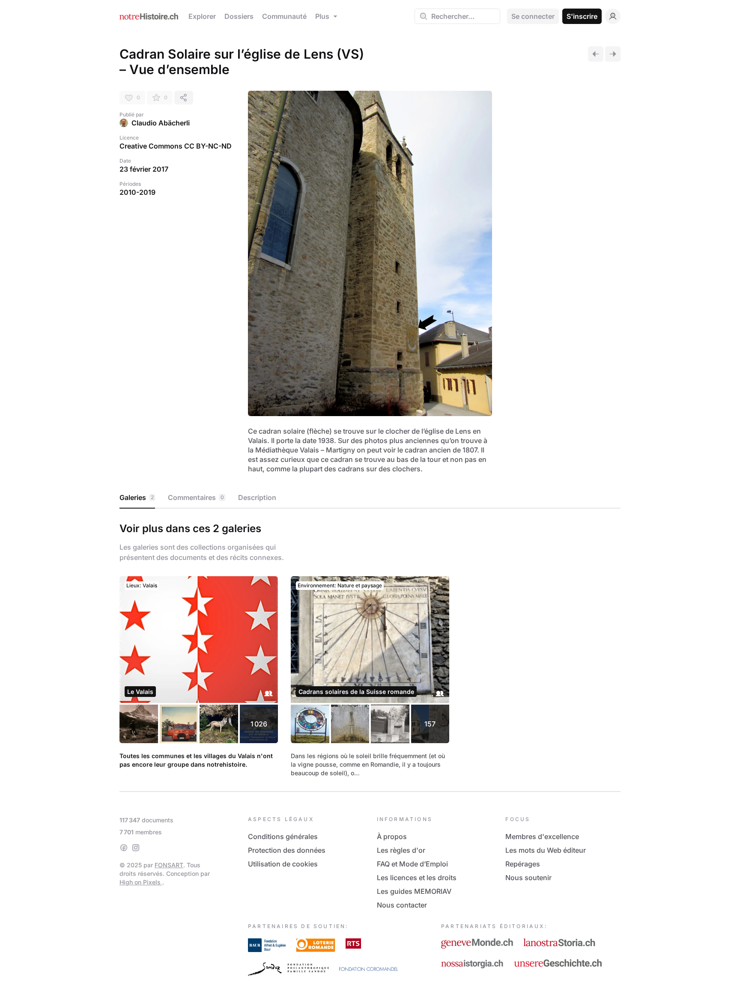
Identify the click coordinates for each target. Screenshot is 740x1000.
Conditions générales (283, 836)
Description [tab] (257, 497)
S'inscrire (582, 16)
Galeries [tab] (136, 497)
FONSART (169, 865)
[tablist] (370, 498)
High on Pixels (140, 882)
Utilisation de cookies (283, 864)
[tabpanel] (370, 648)
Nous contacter (402, 905)
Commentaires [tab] (196, 497)
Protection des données (286, 850)
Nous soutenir (528, 877)
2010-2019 (137, 192)
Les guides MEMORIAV (414, 891)
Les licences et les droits (417, 877)
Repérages (522, 864)
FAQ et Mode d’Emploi (412, 864)
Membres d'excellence (542, 836)
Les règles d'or (401, 850)
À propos (392, 836)
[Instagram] (135, 847)
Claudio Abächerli (160, 123)
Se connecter (533, 16)
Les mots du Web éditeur (545, 850)
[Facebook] (123, 847)
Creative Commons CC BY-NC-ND (175, 146)
